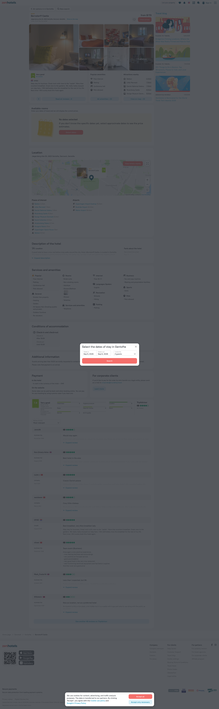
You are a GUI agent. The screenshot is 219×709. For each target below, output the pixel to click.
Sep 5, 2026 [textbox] (89, 354)
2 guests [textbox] (118, 354)
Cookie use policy (98, 700)
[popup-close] (136, 347)
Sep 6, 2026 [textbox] (103, 354)
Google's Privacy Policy (76, 703)
